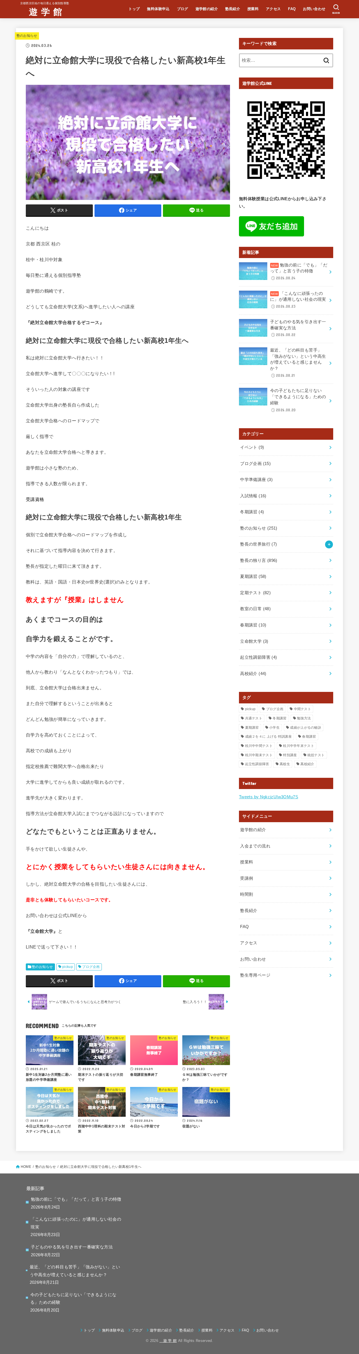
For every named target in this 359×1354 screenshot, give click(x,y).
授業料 (253, 9)
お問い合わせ (314, 9)
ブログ (182, 9)
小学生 (274, 728)
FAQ (292, 9)
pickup (67, 967)
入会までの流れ (255, 846)
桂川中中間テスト (259, 746)
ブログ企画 (91, 967)
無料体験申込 (158, 9)
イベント (252, 447)
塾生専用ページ (255, 975)
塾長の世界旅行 (258, 544)
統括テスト (316, 755)
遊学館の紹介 (206, 9)
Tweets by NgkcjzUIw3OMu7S (268, 797)
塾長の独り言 (258, 560)
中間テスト (302, 709)
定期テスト (255, 593)
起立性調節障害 (258, 657)
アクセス (273, 9)
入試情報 (253, 496)
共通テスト (254, 718)
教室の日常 (255, 609)
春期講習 (253, 625)
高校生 (285, 764)
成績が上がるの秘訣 (305, 728)
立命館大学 (254, 641)
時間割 (246, 894)
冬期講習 (252, 512)
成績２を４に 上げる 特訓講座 (268, 736)
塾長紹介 (232, 9)
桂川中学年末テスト (298, 746)
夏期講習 (253, 576)
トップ (134, 9)
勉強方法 (304, 718)
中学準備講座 (256, 479)
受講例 (246, 878)
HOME (26, 1166)
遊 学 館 (41, 11)
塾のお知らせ (27, 36)
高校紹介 (253, 673)
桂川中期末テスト (259, 755)
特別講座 (290, 755)
